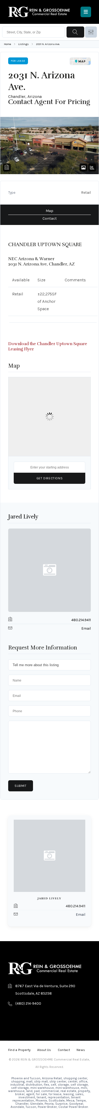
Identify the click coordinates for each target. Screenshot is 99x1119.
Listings (23, 44)
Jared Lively (23, 516)
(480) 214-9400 (28, 1003)
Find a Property (19, 1050)
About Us (44, 1050)
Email (86, 628)
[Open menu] (86, 12)
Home (7, 44)
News (81, 1050)
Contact (50, 218)
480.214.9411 (81, 620)
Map (49, 211)
